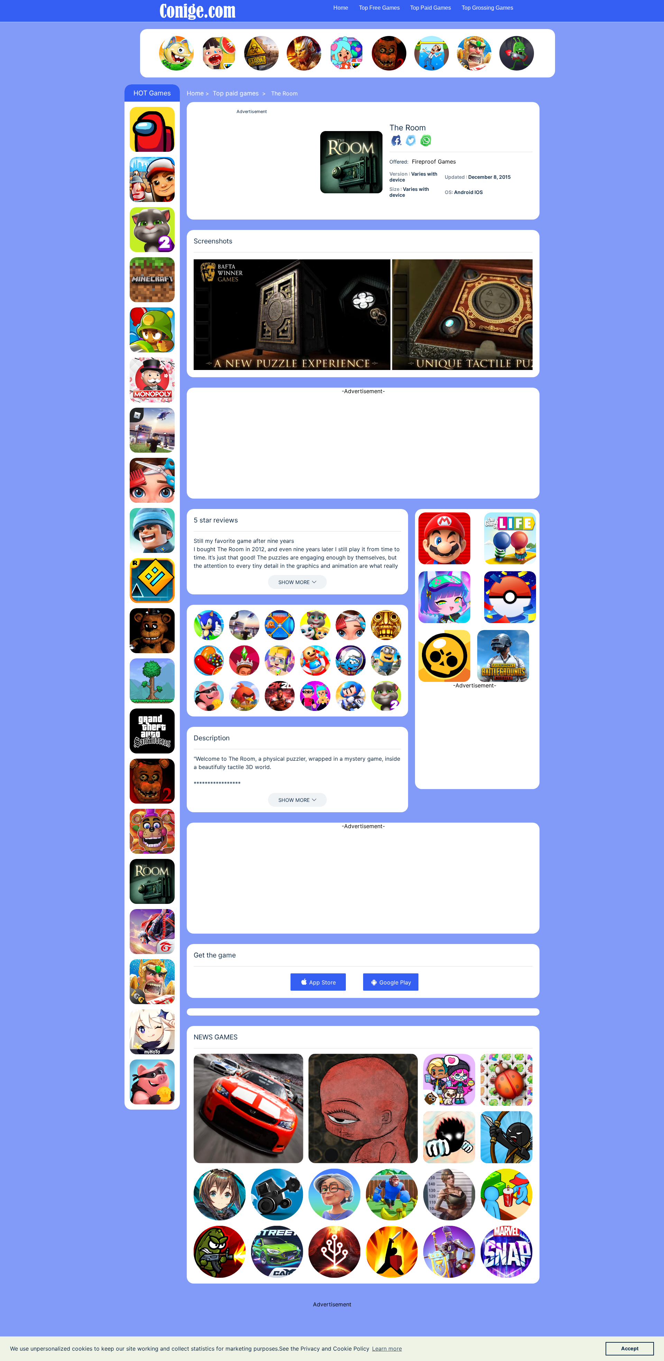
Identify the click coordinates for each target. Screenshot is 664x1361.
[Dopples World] (449, 1080)
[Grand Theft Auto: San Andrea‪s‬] (152, 731)
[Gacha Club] (444, 597)
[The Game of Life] (510, 538)
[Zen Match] (506, 1080)
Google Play (394, 982)
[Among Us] (152, 129)
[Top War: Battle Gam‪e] (152, 530)
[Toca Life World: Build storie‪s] (346, 53)
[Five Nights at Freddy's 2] (389, 53)
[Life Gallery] (363, 1108)
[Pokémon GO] (510, 597)
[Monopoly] (152, 380)
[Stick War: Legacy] (506, 1137)
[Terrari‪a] (152, 680)
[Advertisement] (252, 164)
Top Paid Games (430, 8)
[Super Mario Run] (444, 538)
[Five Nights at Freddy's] (152, 630)
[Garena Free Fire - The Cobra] (152, 931)
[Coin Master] (152, 1081)
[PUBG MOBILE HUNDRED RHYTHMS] (503, 656)
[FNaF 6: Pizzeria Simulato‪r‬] (152, 831)
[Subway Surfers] (152, 179)
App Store (321, 982)
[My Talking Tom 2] (152, 229)
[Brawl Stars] (444, 656)
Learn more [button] (387, 1348)
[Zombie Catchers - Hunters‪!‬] (516, 53)
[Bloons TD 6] (152, 329)
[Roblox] (152, 430)
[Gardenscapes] (431, 53)
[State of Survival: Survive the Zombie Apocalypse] (261, 53)
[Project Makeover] (152, 480)
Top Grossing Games (487, 8)
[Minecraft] (152, 279)
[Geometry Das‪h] (152, 580)
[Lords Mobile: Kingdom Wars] (474, 53)
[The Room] (152, 881)
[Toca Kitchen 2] (219, 53)
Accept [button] (630, 1348)
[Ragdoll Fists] (449, 1137)
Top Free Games (379, 8)
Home (340, 8)
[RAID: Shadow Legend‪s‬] (304, 53)
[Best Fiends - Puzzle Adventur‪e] (176, 53)
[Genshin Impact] (152, 1031)
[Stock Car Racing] (248, 1108)
